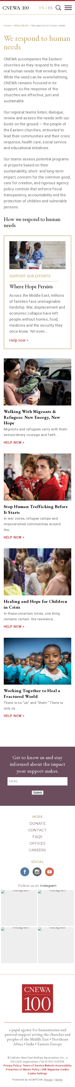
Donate (37, 823)
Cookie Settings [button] (37, 1073)
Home (7, 25)
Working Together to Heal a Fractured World (32, 693)
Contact (37, 830)
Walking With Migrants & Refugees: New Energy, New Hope (32, 417)
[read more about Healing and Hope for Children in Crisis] (37, 571)
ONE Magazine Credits (55, 1069)
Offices (37, 843)
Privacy (48, 1079)
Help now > (19, 340)
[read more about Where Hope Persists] (37, 255)
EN (41, 8)
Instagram (48, 886)
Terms (59, 1079)
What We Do (21, 25)
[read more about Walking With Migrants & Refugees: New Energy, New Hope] (37, 381)
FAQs (37, 837)
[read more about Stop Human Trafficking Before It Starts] (37, 477)
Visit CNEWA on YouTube (50, 872)
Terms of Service (33, 1065)
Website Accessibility (58, 1065)
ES (50, 8)
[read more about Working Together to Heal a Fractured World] (37, 661)
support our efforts (30, 276)
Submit (37, 792)
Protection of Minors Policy (22, 1069)
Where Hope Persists (31, 286)
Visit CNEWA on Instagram (37, 872)
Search (58, 8)
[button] (19, 908)
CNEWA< (15, 8)
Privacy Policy (12, 1065)
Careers (37, 850)
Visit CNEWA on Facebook (25, 872)
